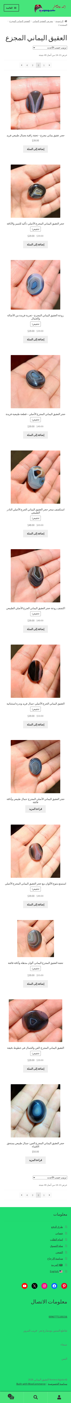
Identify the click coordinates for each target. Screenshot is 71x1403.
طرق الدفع (57, 1226)
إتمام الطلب (56, 1239)
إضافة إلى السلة (35, 149)
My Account (59, 1397)
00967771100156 (58, 1316)
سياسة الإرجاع (55, 1258)
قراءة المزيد (35, 808)
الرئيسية (59, 21)
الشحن (59, 1252)
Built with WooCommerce (31, 1383)
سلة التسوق (56, 1245)
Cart (16, 1394)
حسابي (59, 1233)
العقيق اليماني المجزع (19, 21)
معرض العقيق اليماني (43, 21)
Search (35, 1397)
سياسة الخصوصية (57, 1383)
